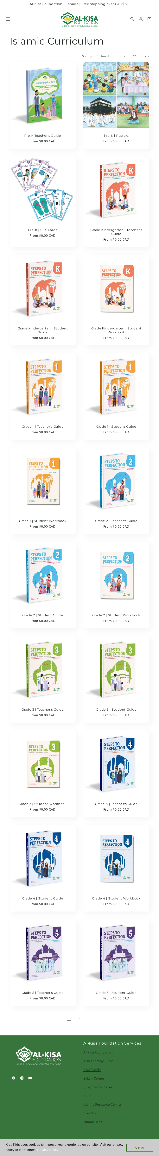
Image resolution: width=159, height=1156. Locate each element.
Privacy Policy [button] (47, 1150)
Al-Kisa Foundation (98, 1052)
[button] (8, 19)
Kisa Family (92, 1070)
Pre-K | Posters (116, 135)
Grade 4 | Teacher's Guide (116, 804)
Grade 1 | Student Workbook (43, 521)
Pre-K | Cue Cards (42, 230)
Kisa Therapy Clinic (98, 1061)
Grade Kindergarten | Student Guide (43, 330)
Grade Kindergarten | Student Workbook (116, 330)
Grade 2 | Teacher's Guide (116, 521)
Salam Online (93, 1078)
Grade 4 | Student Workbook (116, 898)
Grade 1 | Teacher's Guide (43, 426)
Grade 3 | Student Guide (116, 709)
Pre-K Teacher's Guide (42, 135)
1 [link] (69, 1018)
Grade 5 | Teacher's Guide (43, 993)
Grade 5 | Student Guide (116, 993)
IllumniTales (92, 1122)
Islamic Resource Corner (102, 1104)
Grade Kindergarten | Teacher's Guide (116, 232)
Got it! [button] (139, 1147)
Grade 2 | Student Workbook (116, 615)
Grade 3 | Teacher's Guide (43, 709)
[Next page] (90, 1018)
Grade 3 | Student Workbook (43, 804)
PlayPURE (90, 1113)
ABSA (87, 1096)
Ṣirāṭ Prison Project (98, 1087)
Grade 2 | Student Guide (42, 615)
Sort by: (87, 56)
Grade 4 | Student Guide (42, 898)
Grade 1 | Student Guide (116, 426)
